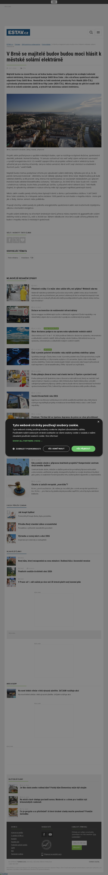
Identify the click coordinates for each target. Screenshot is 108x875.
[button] (54, 441)
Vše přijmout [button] (83, 448)
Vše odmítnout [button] (56, 448)
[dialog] (54, 437)
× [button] (98, 422)
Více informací (51, 436)
